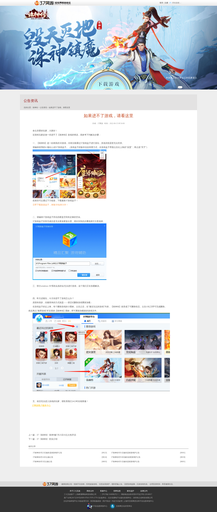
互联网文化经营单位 (124, 506)
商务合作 (90, 491)
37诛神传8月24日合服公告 (43, 457)
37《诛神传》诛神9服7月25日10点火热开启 (56, 435)
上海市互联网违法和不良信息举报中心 (139, 501)
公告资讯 (43, 107)
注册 (166, 3)
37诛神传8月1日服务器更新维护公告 (125, 462)
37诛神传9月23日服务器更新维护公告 (47, 453)
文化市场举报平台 (70, 501)
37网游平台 (50, 484)
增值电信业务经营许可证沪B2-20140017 (136, 494)
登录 (161, 3)
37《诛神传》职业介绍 (47, 439)
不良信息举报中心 (100, 506)
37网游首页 (53, 3)
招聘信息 (117, 491)
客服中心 (103, 491)
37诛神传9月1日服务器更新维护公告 (125, 453)
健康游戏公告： (67, 484)
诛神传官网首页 (36, 14)
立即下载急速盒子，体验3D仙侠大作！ (50, 205)
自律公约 (143, 491)
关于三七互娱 (75, 491)
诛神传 (35, 107)
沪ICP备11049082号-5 (110, 494)
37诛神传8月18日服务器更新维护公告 (125, 457)
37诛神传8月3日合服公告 (42, 462)
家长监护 (130, 491)
